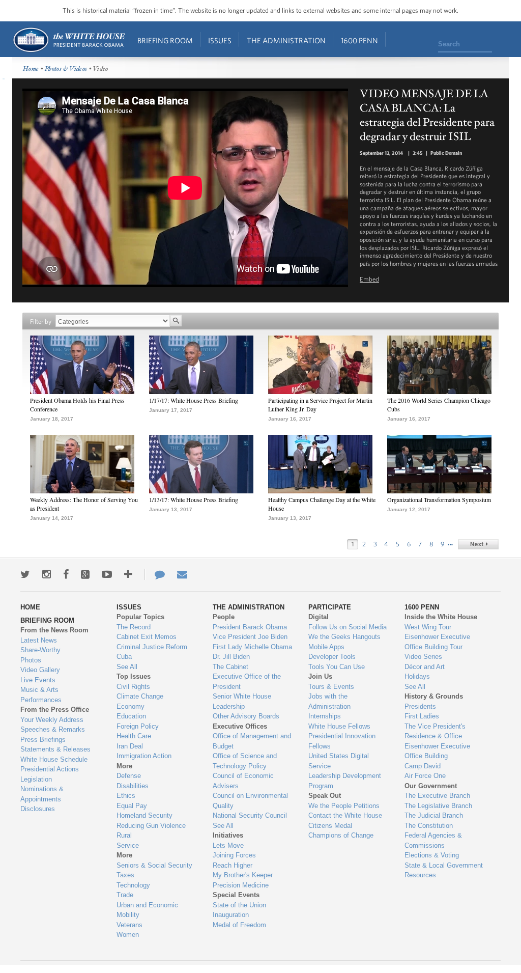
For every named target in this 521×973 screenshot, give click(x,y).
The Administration (286, 40)
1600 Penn (359, 40)
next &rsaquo (478, 544)
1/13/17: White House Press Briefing (193, 499)
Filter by (40, 321)
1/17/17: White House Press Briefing (193, 400)
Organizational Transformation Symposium (439, 499)
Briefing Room (165, 40)
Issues (219, 40)
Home (68, 39)
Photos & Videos (66, 69)
